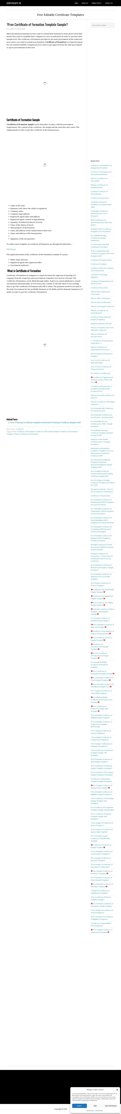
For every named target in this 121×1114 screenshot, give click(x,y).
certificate (20, 429)
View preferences (111, 1106)
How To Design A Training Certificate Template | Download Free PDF (102, 482)
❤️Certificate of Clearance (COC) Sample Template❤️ (99, 646)
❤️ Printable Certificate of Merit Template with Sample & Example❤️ (102, 611)
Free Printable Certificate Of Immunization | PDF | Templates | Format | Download (102, 502)
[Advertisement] (102, 94)
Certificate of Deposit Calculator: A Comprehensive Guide (101, 204)
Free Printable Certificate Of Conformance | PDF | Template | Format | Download (102, 511)
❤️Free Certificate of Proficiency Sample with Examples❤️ (99, 708)
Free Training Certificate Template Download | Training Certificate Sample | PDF (45, 422)
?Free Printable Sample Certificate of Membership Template (100, 838)
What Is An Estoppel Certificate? (102, 306)
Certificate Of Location (99, 288)
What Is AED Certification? (100, 298)
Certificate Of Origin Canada (101, 260)
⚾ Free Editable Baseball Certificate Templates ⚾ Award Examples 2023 (102, 253)
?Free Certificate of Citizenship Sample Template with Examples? (102, 800)
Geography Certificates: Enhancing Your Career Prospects (99, 213)
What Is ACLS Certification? (101, 302)
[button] (117, 1090)
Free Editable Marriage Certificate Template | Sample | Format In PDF (102, 432)
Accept (79, 1106)
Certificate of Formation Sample (47, 431)
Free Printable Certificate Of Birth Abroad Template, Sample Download (102, 567)
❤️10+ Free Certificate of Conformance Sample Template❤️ (99, 655)
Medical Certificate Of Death (101, 323)
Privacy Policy (90, 1110)
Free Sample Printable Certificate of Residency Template (99, 664)
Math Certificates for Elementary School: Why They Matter (101, 222)
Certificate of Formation (26, 431)
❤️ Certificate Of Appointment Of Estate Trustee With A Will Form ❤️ (102, 379)
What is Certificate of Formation (26, 434)
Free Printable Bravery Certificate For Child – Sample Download (101, 423)
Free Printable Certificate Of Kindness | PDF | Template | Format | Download (101, 538)
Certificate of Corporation (100, 496)
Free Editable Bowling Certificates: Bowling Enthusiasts (99, 238)
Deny (95, 1106)
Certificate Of (14, 3)
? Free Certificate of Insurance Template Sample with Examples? (102, 752)
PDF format (11, 249)
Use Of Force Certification (100, 373)
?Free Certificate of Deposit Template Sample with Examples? (101, 816)
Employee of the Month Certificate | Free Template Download (100, 441)
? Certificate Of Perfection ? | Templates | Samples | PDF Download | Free (101, 388)
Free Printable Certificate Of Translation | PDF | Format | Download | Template (101, 529)
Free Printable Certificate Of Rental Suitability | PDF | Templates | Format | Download (102, 520)
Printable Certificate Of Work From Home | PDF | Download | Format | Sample (102, 547)
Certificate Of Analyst (98, 264)
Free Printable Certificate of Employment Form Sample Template (101, 576)
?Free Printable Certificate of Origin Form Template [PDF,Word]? (101, 724)
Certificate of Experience (100, 198)
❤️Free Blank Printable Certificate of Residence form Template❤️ (101, 699)
